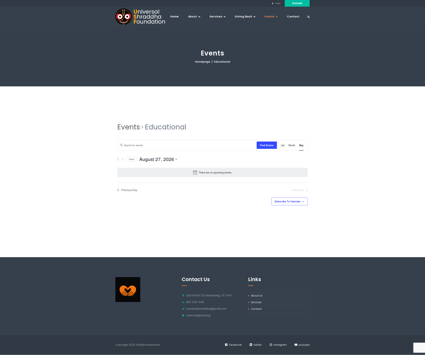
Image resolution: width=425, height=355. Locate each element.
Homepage (202, 62)
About (192, 16)
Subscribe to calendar (287, 201)
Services (216, 16)
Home (174, 16)
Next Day (298, 190)
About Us (256, 296)
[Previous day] (118, 159)
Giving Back (243, 16)
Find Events (267, 145)
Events (269, 16)
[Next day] (123, 159)
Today (131, 159)
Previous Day (129, 190)
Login (278, 3)
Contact (293, 16)
